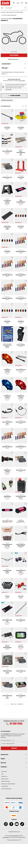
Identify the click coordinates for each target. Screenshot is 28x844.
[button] (25, 8)
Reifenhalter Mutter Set (21, 251)
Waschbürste (7, 127)
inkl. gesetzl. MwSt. (14, 835)
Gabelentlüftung (7, 496)
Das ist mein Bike (14, 55)
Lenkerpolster (21, 521)
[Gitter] (23, 106)
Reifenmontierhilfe (21, 345)
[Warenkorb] (26, 3)
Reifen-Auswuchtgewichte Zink (21, 152)
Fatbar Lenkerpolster (20, 695)
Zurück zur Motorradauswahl (9, 15)
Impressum (4, 771)
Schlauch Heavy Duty (7, 177)
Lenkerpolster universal (7, 521)
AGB (2, 774)
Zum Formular (9, 89)
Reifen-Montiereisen (20, 620)
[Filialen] (14, 3)
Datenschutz (4, 776)
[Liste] (25, 106)
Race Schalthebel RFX (7, 151)
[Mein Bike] (18, 3)
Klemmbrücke (21, 226)
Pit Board (7, 596)
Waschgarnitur (21, 127)
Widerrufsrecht (4, 778)
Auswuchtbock (21, 177)
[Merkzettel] (22, 3)
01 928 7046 (16, 723)
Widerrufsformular (5, 781)
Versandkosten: (6, 837)
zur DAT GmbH (22, 80)
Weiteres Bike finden (13, 59)
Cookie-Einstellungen (6, 788)
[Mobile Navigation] (2, 8)
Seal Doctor (20, 596)
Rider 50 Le (20, 646)
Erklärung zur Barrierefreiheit (8, 783)
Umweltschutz (4, 786)
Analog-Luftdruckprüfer (21, 422)
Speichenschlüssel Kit (21, 369)
